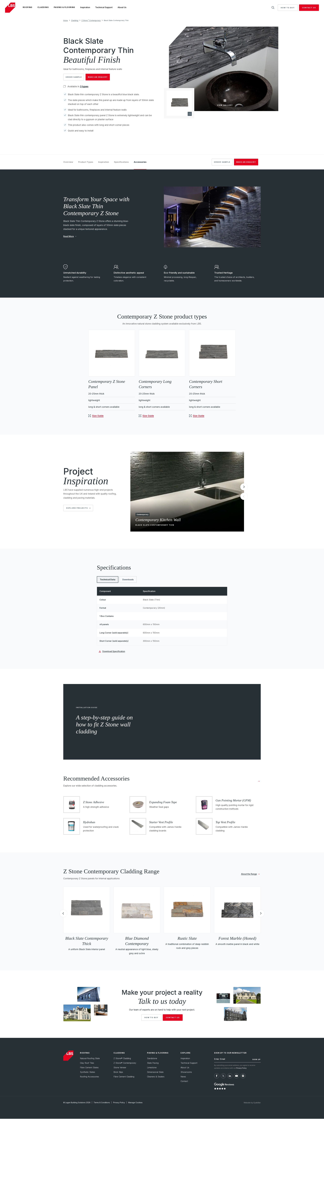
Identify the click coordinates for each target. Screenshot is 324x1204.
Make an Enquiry (97, 77)
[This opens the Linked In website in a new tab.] (229, 1075)
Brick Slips (118, 1072)
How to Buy (288, 8)
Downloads (128, 579)
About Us (122, 7)
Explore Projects (77, 508)
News (183, 1076)
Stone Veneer (120, 1067)
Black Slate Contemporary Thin (116, 20)
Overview (68, 162)
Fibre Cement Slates (89, 1067)
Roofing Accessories (89, 1076)
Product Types (85, 162)
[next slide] (244, 487)
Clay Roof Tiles (87, 1063)
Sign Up (256, 1059)
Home (65, 20)
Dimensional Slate (155, 1072)
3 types (84, 86)
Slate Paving (153, 1063)
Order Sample (74, 77)
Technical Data (107, 579)
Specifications (121, 162)
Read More (68, 236)
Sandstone (152, 1058)
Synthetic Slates (87, 1072)
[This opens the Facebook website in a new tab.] (216, 1075)
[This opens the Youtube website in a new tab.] (236, 1075)
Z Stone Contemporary (91, 20)
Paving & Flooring (64, 7)
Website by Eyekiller (252, 1103)
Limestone (152, 1067)
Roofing (27, 7)
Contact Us (309, 8)
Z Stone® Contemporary (125, 1063)
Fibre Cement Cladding (124, 1076)
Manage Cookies (135, 1102)
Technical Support (104, 7)
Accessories (140, 162)
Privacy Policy (241, 1068)
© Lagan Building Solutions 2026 (76, 1102)
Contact (184, 1081)
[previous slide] (63, 914)
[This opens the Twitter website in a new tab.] (223, 1075)
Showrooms (186, 1072)
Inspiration (85, 7)
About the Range (249, 874)
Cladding (43, 7)
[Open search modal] (273, 7)
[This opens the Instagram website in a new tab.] (243, 1075)
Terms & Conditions (102, 1102)
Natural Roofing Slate (90, 1058)
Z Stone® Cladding (122, 1058)
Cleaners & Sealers (155, 1076)
